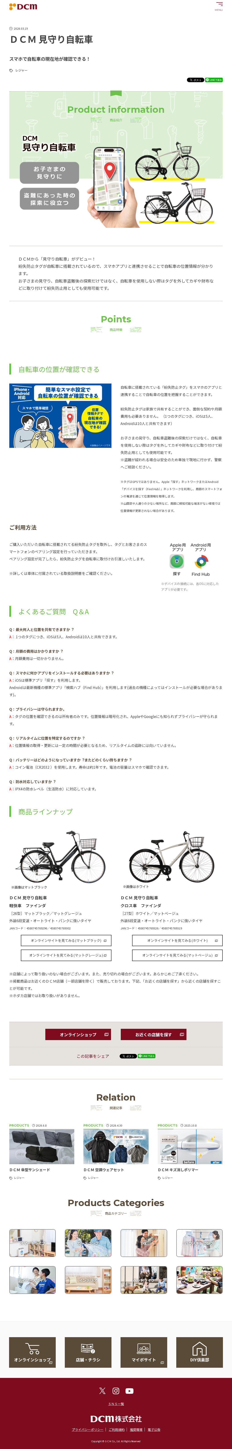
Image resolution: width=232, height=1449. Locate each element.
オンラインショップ (78, 1034)
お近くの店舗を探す (153, 1034)
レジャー (21, 70)
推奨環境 (136, 1429)
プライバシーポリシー (88, 1429)
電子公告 (154, 1429)
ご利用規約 (117, 1429)
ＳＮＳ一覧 (116, 1403)
